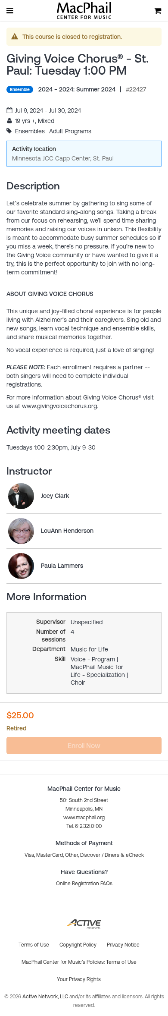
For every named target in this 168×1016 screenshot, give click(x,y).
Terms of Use (121, 962)
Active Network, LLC (45, 997)
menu (10, 10)
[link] (21, 496)
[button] (84, 884)
